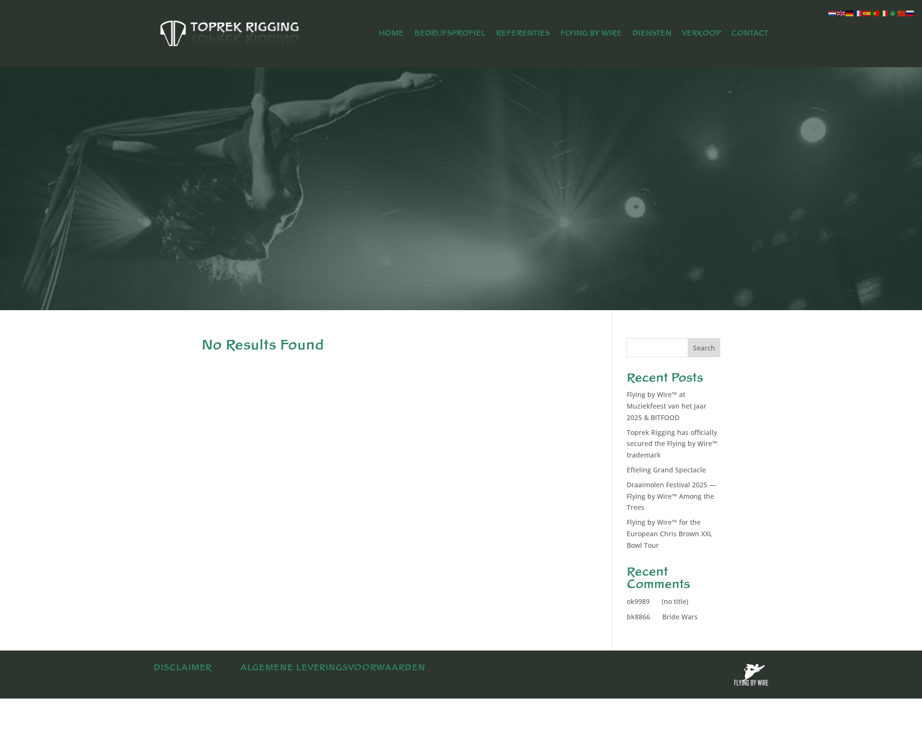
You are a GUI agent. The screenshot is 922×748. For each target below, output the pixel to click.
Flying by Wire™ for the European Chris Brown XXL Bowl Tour (669, 534)
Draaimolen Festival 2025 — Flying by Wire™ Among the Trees (671, 496)
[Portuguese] (876, 12)
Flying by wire (591, 33)
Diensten (651, 33)
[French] (858, 12)
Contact (749, 33)
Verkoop (701, 33)
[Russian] (910, 12)
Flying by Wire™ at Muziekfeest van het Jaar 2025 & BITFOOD (666, 406)
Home (391, 33)
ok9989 (638, 601)
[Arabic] (893, 12)
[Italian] (884, 12)
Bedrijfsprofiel (449, 33)
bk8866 (638, 616)
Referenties (523, 33)
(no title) (675, 601)
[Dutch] (832, 12)
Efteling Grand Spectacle (666, 469)
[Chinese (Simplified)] (902, 12)
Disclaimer (183, 668)
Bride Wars (680, 616)
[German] (850, 12)
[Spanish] (867, 12)
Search (704, 347)
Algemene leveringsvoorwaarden (333, 668)
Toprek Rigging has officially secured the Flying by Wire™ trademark (672, 444)
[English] (841, 12)
